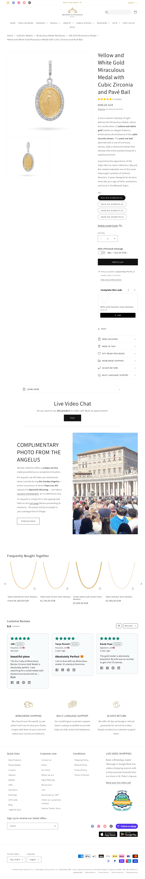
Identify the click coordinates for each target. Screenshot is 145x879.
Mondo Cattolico (24, 870)
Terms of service (117, 872)
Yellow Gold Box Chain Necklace (119, 597)
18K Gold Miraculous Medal (82, 35)
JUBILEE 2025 (14, 809)
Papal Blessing (48, 780)
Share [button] (103, 328)
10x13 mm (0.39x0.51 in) (112, 204)
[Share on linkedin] (29, 683)
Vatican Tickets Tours (51, 808)
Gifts (10, 785)
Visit (72, 417)
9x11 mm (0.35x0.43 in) (111, 197)
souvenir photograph (28, 493)
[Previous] (4, 583)
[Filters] (119, 625)
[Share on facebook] (12, 683)
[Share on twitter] (18, 683)
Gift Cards (13, 800)
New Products (14, 760)
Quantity (101, 233)
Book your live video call (118, 782)
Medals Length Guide (108, 225)
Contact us (46, 760)
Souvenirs (12, 790)
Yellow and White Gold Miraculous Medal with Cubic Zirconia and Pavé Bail (45, 39)
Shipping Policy (81, 760)
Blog (10, 805)
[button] (107, 12)
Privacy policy (103, 872)
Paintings (12, 795)
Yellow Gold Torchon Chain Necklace (55, 597)
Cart (43, 790)
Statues (11, 775)
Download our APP (50, 795)
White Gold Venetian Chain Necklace (116, 307)
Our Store (45, 770)
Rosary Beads (14, 765)
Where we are (47, 775)
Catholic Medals (25, 35)
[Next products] (135, 290)
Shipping (101, 109)
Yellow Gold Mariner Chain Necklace (22, 597)
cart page (34, 503)
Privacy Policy (80, 770)
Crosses (12, 770)
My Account (46, 785)
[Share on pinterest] (23, 683)
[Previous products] (128, 290)
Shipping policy (132, 872)
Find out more (28, 521)
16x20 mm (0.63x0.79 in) (112, 217)
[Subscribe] (55, 826)
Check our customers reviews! (51, 802)
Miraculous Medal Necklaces (50, 35)
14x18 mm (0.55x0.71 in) (112, 210)
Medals (11, 780)
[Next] (140, 583)
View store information (111, 279)
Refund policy (90, 872)
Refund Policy (80, 765)
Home (10, 35)
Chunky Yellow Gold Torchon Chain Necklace (87, 598)
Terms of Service (81, 775)
